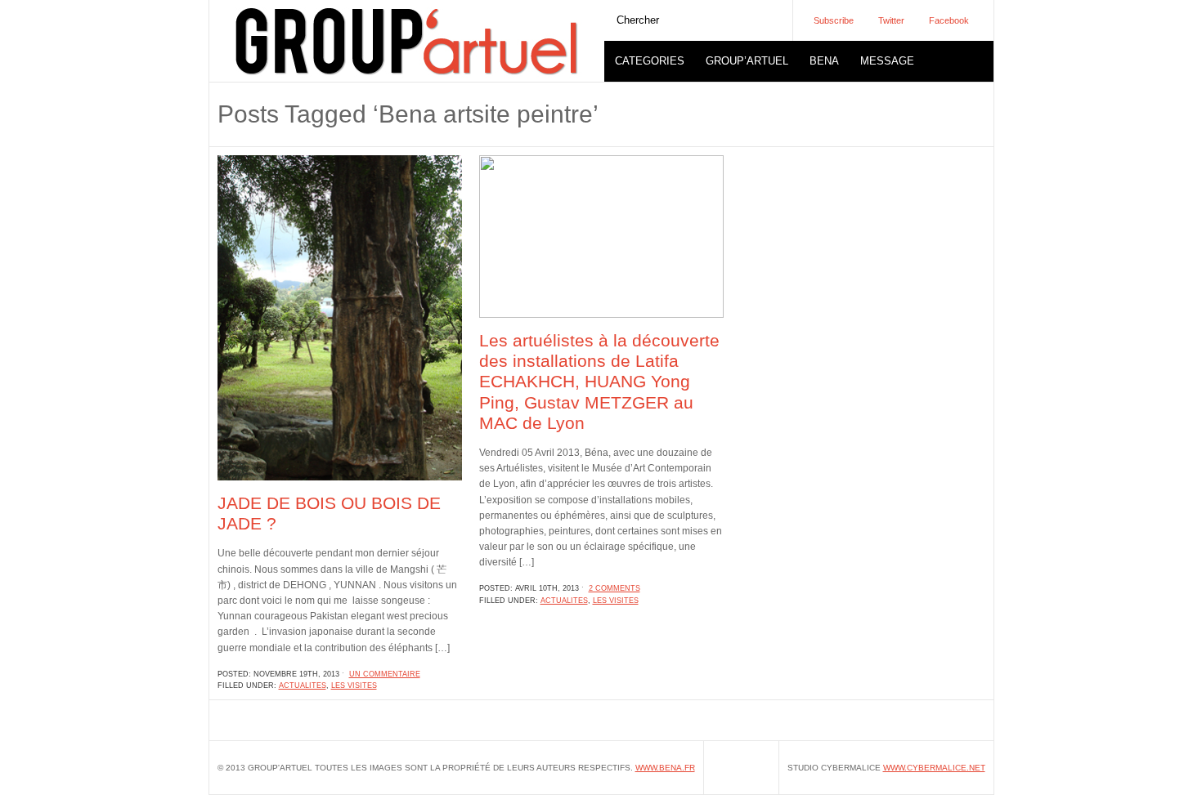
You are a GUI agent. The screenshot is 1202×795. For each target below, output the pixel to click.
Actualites (302, 685)
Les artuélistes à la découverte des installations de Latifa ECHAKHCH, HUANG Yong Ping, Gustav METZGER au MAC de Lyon (599, 381)
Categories (649, 61)
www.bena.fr (665, 767)
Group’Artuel (747, 61)
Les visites (354, 685)
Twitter (891, 20)
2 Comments (614, 588)
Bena (824, 61)
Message (887, 61)
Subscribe (834, 20)
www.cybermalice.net (934, 767)
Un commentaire (384, 674)
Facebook (949, 20)
